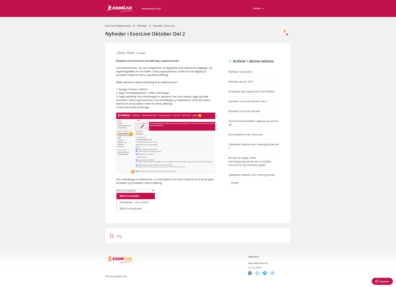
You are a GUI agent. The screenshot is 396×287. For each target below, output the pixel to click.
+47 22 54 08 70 (255, 267)
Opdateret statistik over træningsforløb (251, 175)
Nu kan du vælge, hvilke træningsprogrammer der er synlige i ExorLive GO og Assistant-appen (250, 161)
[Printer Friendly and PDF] (131, 53)
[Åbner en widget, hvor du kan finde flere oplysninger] (382, 281)
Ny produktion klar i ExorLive (245, 134)
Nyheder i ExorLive (164, 25)
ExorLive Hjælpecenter (118, 25)
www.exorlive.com (151, 8)
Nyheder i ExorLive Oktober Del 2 (247, 101)
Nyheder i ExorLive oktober (244, 111)
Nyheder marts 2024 (240, 71)
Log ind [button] (280, 8)
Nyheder (142, 25)
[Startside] (118, 8)
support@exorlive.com (258, 263)
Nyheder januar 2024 (240, 81)
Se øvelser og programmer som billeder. (251, 91)
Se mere (235, 183)
